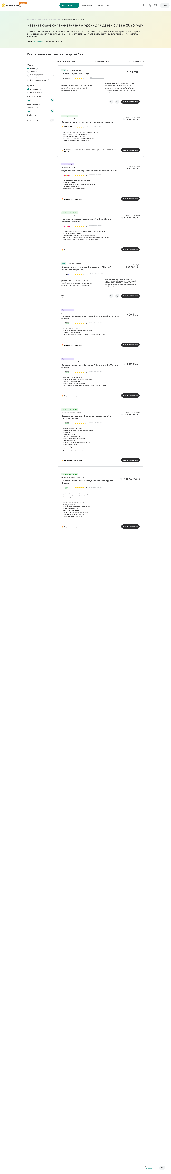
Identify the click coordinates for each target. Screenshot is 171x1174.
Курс (33, 72)
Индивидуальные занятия (42, 76)
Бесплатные (36, 92)
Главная (30, 19)
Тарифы (100, 5)
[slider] (29, 100)
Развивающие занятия (51, 19)
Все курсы (36, 89)
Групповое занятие (39, 80)
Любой (34, 68)
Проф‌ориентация (88, 5)
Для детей (38, 19)
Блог (109, 5)
